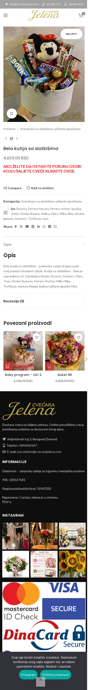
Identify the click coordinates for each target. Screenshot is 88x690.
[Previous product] (6, 138)
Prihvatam (28, 675)
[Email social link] (27, 227)
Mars (54, 214)
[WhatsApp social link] (44, 227)
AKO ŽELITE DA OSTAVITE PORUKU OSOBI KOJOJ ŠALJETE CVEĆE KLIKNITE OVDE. (42, 168)
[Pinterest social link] (33, 227)
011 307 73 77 (53, 4)
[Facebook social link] (15, 227)
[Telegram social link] (50, 227)
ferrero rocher (60, 209)
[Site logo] (44, 15)
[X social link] (21, 227)
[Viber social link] (55, 227)
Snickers (21, 218)
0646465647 (28, 445)
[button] (7, 366)
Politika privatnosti (55, 675)
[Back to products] (11, 138)
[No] (40, 682)
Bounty (21, 209)
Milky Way (66, 214)
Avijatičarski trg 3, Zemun (24, 4)
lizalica (45, 214)
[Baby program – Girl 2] (23, 351)
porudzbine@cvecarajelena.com (39, 452)
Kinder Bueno (30, 214)
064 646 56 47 (75, 4)
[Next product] (17, 138)
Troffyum (34, 218)
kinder (14, 214)
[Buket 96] (65, 351)
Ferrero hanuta (38, 209)
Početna (9, 129)
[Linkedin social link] (38, 227)
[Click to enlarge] (12, 113)
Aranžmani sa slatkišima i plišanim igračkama (50, 129)
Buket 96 (65, 375)
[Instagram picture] (15, 536)
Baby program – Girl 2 (23, 375)
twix (45, 218)
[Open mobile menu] (5, 15)
